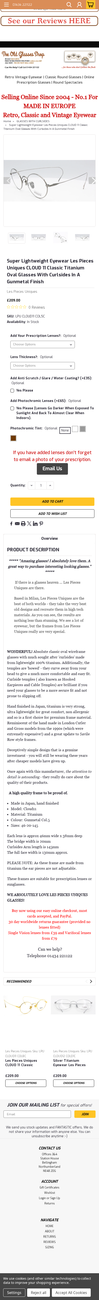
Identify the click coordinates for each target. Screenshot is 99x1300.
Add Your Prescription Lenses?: (43, 336)
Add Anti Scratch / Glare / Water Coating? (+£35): (51, 380)
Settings (14, 1292)
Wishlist (49, 1193)
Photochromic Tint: (33, 428)
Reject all (38, 1292)
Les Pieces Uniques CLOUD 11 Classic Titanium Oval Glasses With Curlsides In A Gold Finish (24, 1063)
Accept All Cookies (71, 1292)
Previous (6, 180)
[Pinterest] (41, 523)
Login (42, 1198)
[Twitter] (29, 523)
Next (92, 180)
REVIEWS (50, 1242)
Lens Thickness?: (31, 357)
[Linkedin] (35, 523)
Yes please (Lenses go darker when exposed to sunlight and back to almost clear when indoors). (55, 413)
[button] (49, 21)
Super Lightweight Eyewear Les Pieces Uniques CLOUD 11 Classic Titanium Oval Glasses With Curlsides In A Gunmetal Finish (45, 127)
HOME (49, 1226)
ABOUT (49, 1231)
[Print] (23, 523)
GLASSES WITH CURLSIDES (33, 121)
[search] (69, 5)
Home (7, 121)
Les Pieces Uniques (18, 1051)
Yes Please (24, 390)
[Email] (17, 523)
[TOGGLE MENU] (6, 5)
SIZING (49, 1247)
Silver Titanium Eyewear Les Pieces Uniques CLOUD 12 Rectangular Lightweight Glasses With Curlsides (70, 1063)
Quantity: (18, 485)
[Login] (79, 5)
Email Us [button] (52, 468)
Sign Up (55, 1198)
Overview (49, 538)
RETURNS (49, 1237)
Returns (49, 1203)
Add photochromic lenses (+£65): (45, 401)
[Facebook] (11, 523)
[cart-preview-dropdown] (90, 4)
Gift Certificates (49, 1187)
